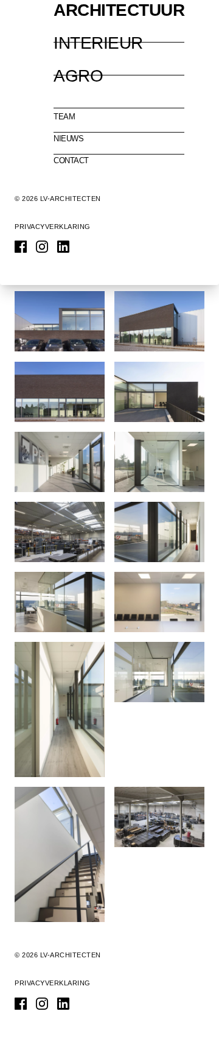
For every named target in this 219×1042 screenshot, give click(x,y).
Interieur (98, 42)
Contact (71, 160)
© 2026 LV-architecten (58, 198)
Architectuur (119, 10)
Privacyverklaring (53, 226)
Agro (78, 75)
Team (64, 116)
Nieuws (68, 138)
